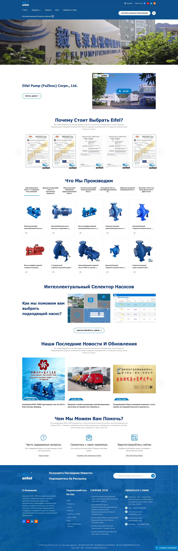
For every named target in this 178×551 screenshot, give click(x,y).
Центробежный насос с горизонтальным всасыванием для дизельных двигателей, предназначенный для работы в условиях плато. (104, 509)
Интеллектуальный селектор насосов (36, 16)
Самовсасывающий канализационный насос (88, 189)
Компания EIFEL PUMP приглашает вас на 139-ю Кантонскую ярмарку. (43, 405)
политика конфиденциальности (96, 548)
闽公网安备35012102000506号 (104, 545)
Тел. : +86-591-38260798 (137, 508)
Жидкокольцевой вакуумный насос (127, 189)
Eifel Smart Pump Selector (134, 455)
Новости (48, 10)
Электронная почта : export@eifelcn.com (135, 519)
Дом (68, 500)
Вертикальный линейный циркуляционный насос (69, 190)
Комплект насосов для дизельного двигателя (146, 189)
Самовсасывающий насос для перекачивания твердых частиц (103, 527)
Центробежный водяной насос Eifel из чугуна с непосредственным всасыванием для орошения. (88, 266)
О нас (24, 10)
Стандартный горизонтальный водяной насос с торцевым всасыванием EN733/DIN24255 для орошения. (61, 266)
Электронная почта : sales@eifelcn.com (135, 513)
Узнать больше (44, 455)
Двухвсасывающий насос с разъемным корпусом (50, 190)
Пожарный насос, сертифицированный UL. (107, 189)
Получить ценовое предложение (134, 13)
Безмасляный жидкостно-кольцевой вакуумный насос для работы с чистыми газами (104, 520)
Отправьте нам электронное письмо (89, 455)
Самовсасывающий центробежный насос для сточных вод (104, 533)
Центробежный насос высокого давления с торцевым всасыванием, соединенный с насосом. (61, 227)
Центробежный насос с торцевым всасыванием (31, 189)
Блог (57, 10)
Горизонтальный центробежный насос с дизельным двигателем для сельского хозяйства (104, 498)
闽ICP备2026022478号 (86, 545)
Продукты (36, 10)
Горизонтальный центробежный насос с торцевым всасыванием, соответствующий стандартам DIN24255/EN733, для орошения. (115, 227)
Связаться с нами (70, 10)
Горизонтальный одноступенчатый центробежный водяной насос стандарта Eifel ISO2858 (142, 266)
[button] (87, 62)
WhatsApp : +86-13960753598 (138, 524)
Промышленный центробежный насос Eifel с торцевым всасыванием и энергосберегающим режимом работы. (33, 227)
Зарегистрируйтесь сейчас (88, 330)
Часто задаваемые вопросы (74, 525)
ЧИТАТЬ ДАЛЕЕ (31, 96)
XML (82, 548)
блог (69, 520)
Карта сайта (71, 517)
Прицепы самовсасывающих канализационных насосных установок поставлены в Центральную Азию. (88, 405)
